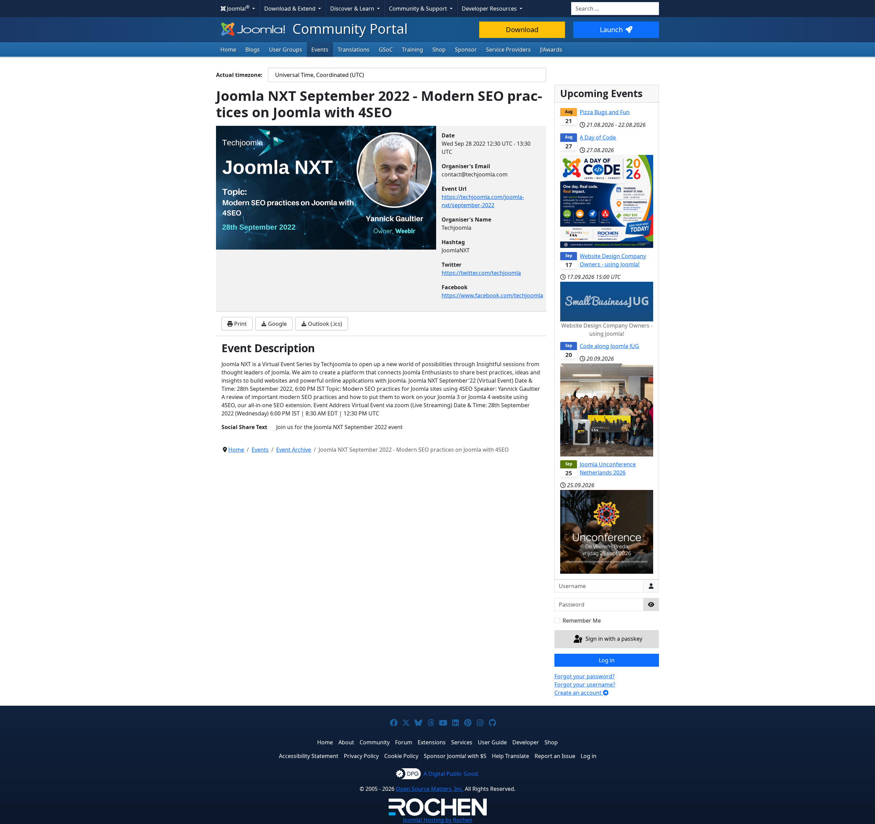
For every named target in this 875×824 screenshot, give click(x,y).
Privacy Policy (361, 756)
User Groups (285, 49)
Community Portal (348, 28)
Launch (611, 29)
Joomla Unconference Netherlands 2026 (608, 468)
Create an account (578, 692)
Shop (439, 49)
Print (240, 324)
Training (412, 49)
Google (277, 324)
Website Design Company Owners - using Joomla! (613, 260)
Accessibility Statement (308, 756)
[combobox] (615, 8)
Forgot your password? (584, 676)
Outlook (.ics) (324, 324)
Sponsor (466, 49)
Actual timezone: (239, 75)
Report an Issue (555, 756)
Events (319, 49)
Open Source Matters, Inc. (429, 789)
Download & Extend (290, 8)
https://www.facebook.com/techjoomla (492, 295)
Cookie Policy (401, 756)
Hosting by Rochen (437, 820)
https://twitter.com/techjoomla (481, 273)
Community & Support (418, 8)
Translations (353, 49)
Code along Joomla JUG (609, 346)
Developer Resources (490, 8)
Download (522, 29)
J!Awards (551, 49)
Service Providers (508, 49)
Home (228, 49)
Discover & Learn (353, 8)
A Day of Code (598, 137)
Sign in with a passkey (613, 638)
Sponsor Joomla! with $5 (455, 756)
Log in (607, 660)
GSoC (386, 49)
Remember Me (582, 620)
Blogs (252, 49)
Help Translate (510, 756)
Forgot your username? (584, 684)
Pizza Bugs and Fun (605, 112)
